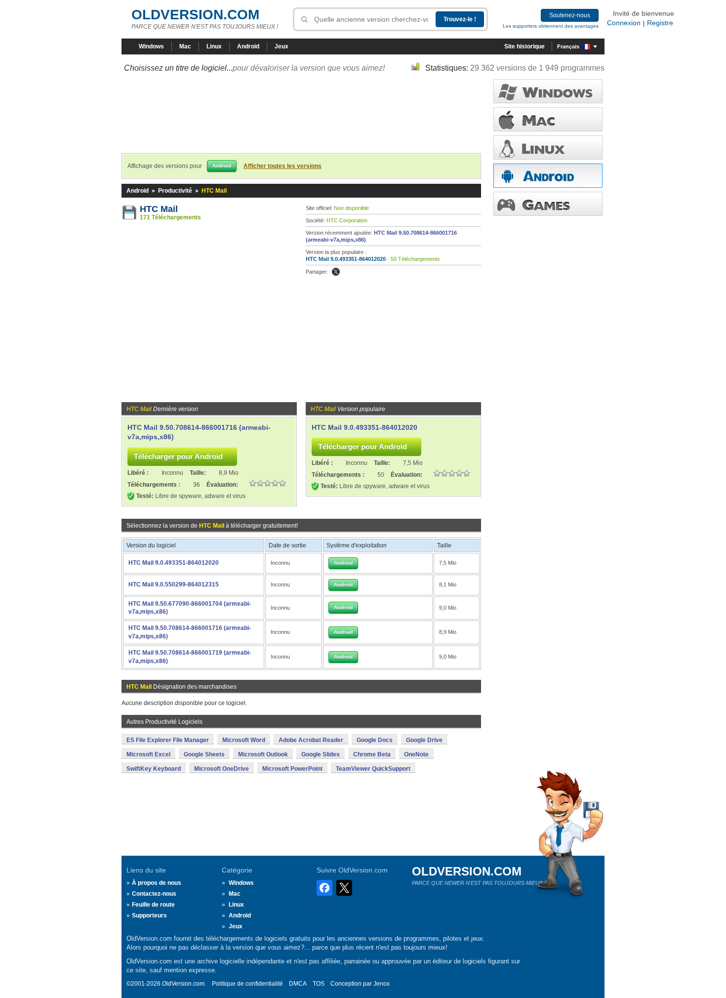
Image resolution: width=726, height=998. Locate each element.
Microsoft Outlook (263, 754)
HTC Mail (159, 209)
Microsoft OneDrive (221, 768)
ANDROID (548, 176)
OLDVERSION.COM (195, 14)
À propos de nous (156, 882)
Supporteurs (149, 915)
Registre (660, 23)
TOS (318, 983)
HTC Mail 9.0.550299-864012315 (173, 584)
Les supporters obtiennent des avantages (551, 26)
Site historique (524, 46)
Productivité (175, 190)
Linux (214, 46)
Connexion (624, 23)
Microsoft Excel (148, 754)
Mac (185, 46)
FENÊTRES (548, 91)
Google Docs (375, 740)
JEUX (548, 204)
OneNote (416, 754)
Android (248, 46)
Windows (151, 46)
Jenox (381, 983)
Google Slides (320, 754)
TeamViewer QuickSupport (373, 768)
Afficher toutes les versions (282, 166)
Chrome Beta (372, 754)
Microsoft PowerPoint (292, 768)
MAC (548, 119)
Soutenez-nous (569, 15)
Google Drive (424, 740)
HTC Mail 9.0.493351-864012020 (346, 259)
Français (568, 46)
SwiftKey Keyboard (153, 768)
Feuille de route (153, 904)
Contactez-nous (154, 893)
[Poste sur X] (336, 272)
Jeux (281, 46)
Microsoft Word (243, 740)
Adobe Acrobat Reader (311, 740)
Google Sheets (204, 754)
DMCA (298, 983)
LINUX (548, 147)
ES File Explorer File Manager (167, 740)
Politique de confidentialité (247, 983)
